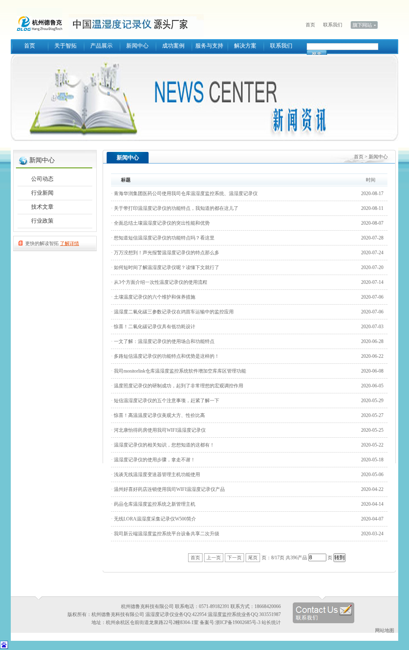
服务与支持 (209, 46)
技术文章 (42, 207)
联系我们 (332, 25)
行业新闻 (42, 193)
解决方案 (245, 46)
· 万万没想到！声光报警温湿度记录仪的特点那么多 (165, 252)
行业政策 (42, 221)
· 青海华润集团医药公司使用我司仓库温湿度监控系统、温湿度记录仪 (184, 193)
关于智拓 (65, 46)
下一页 (234, 557)
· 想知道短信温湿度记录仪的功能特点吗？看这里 (162, 238)
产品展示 (101, 46)
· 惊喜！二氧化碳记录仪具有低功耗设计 (153, 326)
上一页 (213, 557)
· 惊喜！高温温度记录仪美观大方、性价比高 (158, 415)
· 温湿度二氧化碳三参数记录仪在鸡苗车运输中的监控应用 (172, 312)
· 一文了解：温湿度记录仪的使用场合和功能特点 (162, 341)
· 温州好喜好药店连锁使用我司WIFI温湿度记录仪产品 (168, 489)
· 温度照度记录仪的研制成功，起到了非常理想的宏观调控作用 (177, 386)
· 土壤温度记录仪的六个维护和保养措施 (153, 297)
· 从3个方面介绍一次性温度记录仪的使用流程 (159, 282)
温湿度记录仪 (43, 20)
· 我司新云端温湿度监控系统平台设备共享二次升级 (165, 533)
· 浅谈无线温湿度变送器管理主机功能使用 (155, 474)
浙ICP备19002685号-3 (237, 622)
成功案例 (173, 46)
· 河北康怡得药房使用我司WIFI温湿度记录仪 (158, 430)
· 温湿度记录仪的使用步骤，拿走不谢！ (153, 460)
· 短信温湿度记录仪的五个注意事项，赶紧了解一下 (165, 400)
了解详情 (69, 243)
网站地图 (384, 630)
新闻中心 (137, 46)
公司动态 (42, 179)
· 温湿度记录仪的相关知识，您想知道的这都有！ (162, 445)
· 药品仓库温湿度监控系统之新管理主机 (153, 504)
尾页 (253, 557)
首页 (310, 25)
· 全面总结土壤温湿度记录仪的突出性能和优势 (160, 223)
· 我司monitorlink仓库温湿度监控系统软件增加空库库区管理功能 (178, 371)
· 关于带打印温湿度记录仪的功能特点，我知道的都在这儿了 (174, 208)
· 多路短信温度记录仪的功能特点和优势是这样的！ (165, 356)
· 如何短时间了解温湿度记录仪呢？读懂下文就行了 (165, 267)
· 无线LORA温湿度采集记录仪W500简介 (153, 519)
